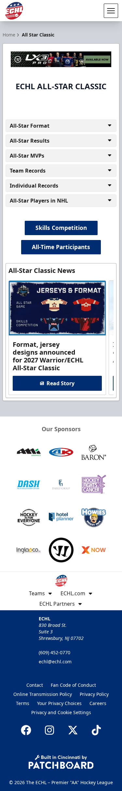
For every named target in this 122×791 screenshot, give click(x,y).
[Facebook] (26, 730)
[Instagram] (49, 730)
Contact (34, 685)
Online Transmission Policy (42, 694)
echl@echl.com (55, 661)
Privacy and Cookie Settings (61, 712)
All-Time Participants (61, 247)
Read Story (61, 383)
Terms (22, 703)
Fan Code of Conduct (73, 685)
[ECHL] (14, 11)
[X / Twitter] (73, 730)
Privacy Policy (94, 694)
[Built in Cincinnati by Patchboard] (61, 762)
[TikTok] (96, 730)
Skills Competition (61, 228)
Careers (97, 703)
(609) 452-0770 (54, 652)
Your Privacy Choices (59, 703)
